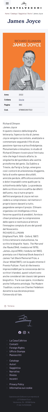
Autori (12, 364)
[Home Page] (24, 4)
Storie (21, 99)
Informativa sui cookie (20, 387)
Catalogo (14, 360)
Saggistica (15, 367)
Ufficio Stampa (17, 351)
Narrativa (14, 371)
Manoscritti (15, 354)
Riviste (13, 375)
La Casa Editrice (18, 340)
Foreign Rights (17, 347)
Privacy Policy (16, 384)
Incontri (13, 378)
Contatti (13, 344)
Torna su (10, 306)
